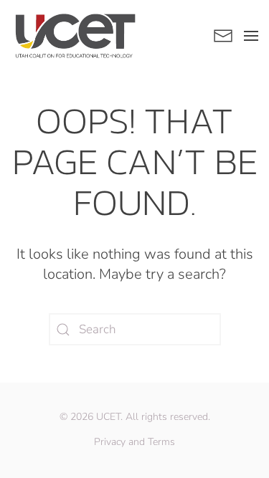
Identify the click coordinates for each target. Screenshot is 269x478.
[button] (251, 36)
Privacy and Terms (134, 442)
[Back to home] (75, 36)
